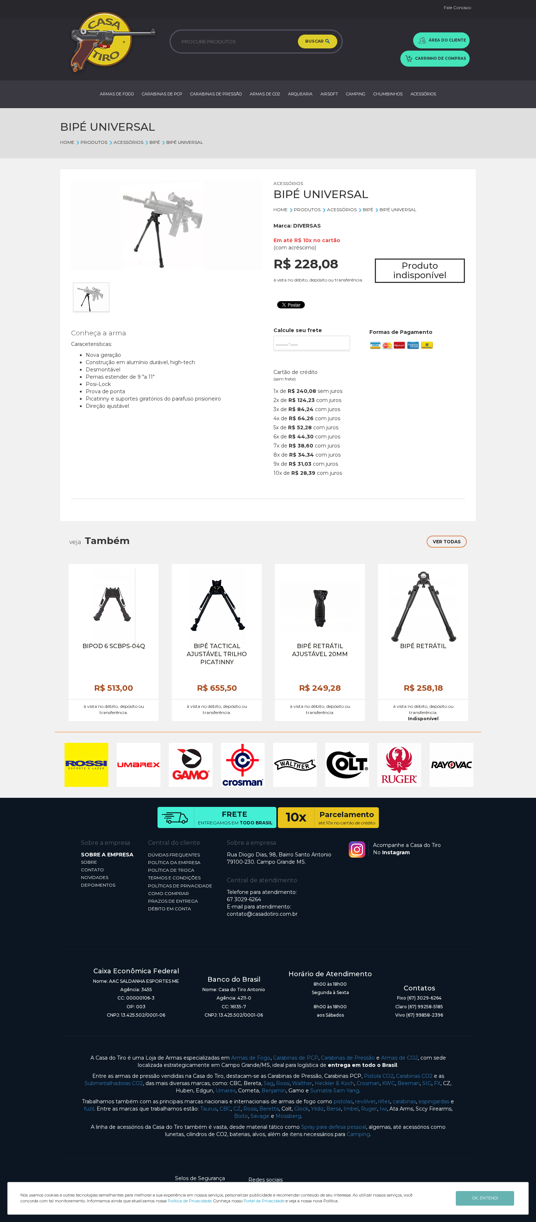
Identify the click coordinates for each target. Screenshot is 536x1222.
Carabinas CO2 (414, 1076)
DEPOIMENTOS (98, 885)
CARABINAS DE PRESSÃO (216, 93)
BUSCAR (315, 41)
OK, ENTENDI (485, 1198)
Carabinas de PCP (295, 1058)
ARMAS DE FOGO (117, 93)
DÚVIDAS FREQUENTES (174, 855)
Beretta (269, 1108)
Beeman (408, 1083)
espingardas (434, 1101)
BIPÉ (154, 142)
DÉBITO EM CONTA (169, 908)
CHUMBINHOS (388, 93)
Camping (358, 1134)
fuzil (89, 1108)
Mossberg (288, 1116)
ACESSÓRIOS (423, 93)
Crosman (368, 1083)
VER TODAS (447, 541)
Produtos (94, 142)
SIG (426, 1083)
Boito (241, 1116)
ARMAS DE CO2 (265, 93)
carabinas (404, 1101)
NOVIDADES (94, 877)
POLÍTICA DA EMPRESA (174, 862)
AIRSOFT (329, 93)
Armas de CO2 (399, 1058)
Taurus (208, 1108)
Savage (259, 1116)
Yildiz (317, 1108)
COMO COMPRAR (168, 893)
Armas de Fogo (251, 1058)
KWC (388, 1083)
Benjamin (273, 1090)
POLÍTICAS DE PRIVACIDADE (180, 885)
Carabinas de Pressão (348, 1058)
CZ (237, 1108)
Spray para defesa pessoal (333, 1127)
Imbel (350, 1108)
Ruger (369, 1108)
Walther (302, 1083)
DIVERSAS (307, 225)
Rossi (283, 1083)
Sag (268, 1083)
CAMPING (355, 93)
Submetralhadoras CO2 (114, 1083)
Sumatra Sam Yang (334, 1090)
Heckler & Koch (334, 1083)
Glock (301, 1108)
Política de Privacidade (189, 1200)
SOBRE (89, 862)
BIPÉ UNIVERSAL (184, 142)
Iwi (383, 1108)
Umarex (225, 1090)
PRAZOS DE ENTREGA (173, 901)
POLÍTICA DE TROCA (171, 870)
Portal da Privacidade (264, 1200)
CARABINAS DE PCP (162, 93)
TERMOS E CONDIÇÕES (174, 877)
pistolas (343, 1101)
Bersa (333, 1108)
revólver (365, 1101)
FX (437, 1083)
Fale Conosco (457, 7)
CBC (225, 1108)
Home (67, 142)
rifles (384, 1101)
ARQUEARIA (300, 93)
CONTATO (92, 869)
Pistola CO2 (378, 1076)
